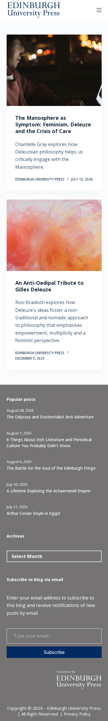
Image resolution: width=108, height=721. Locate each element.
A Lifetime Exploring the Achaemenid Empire (48, 491)
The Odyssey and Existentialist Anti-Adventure (50, 417)
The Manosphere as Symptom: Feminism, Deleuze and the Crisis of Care (53, 124)
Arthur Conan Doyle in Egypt (33, 513)
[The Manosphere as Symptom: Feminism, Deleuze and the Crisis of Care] (54, 70)
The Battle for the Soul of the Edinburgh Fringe (51, 468)
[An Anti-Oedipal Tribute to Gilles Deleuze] (54, 235)
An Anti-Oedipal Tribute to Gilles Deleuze (49, 286)
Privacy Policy (77, 714)
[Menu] (99, 10)
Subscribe (54, 652)
